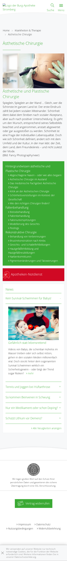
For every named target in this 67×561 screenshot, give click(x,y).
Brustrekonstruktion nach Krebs (28, 240)
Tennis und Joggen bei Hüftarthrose (28, 387)
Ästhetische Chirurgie (20, 34)
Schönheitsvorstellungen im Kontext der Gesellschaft (31, 197)
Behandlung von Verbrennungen (28, 236)
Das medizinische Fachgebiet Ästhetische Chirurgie (32, 185)
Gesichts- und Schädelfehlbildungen (30, 244)
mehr (31, 373)
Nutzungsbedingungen (20, 528)
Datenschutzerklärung (25, 556)
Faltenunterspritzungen (23, 220)
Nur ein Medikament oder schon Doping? (32, 408)
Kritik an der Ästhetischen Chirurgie (29, 191)
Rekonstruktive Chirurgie (21, 232)
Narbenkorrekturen (20, 256)
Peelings (14, 228)
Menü (61, 10)
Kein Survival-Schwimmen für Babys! (28, 298)
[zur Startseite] (23, 7)
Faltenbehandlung (17, 207)
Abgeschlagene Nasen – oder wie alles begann (35, 175)
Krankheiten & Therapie (28, 30)
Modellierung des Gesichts (25, 224)
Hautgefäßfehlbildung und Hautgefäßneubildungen (23, 250)
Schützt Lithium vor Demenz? (24, 418)
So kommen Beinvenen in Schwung (28, 397)
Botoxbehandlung (19, 212)
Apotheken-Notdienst (26, 274)
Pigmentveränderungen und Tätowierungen (34, 260)
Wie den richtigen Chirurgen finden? (30, 203)
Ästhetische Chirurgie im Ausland (28, 179)
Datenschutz (43, 524)
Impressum (24, 524)
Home (6, 30)
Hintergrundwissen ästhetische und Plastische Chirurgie (28, 168)
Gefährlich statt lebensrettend (27, 343)
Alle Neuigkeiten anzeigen (47, 428)
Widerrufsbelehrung (50, 528)
